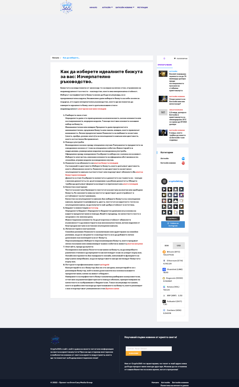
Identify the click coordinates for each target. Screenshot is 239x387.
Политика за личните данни (175, 385)
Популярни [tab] (181, 59)
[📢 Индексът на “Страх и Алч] (175, 201)
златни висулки (135, 244)
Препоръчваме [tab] (165, 65)
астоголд (93, 208)
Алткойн (173, 71)
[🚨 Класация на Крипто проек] (164, 212)
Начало (93, 7)
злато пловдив (130, 184)
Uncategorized (176, 110)
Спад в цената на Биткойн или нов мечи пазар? (177, 101)
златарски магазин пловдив (92, 109)
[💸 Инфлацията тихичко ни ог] (181, 201)
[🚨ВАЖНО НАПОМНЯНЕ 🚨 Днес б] (175, 195)
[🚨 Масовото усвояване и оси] (164, 195)
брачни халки (112, 288)
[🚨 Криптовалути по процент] (164, 189)
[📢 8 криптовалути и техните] (181, 189)
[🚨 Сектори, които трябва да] (170, 195)
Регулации (142, 7)
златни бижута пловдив (106, 163)
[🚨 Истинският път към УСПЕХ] (181, 212)
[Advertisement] (119, 33)
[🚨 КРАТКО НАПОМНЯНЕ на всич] (170, 212)
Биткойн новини (177, 96)
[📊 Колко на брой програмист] (170, 206)
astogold (104, 265)
